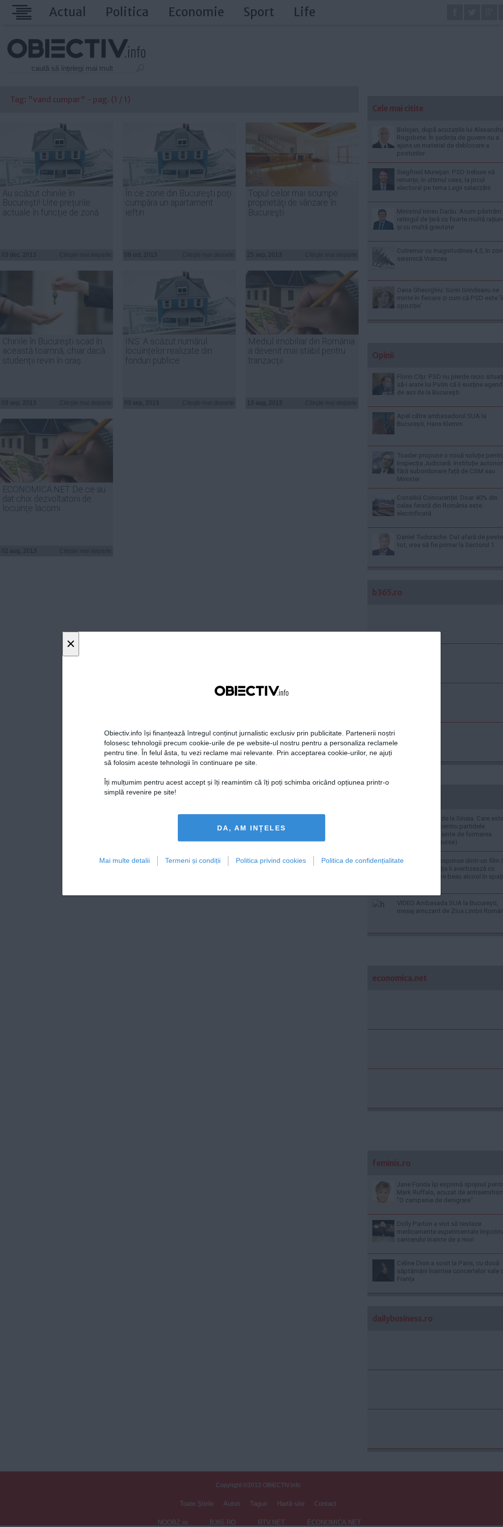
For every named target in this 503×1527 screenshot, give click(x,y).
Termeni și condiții (193, 860)
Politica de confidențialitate (362, 860)
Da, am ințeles (251, 828)
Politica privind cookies (271, 860)
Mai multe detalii (124, 860)
